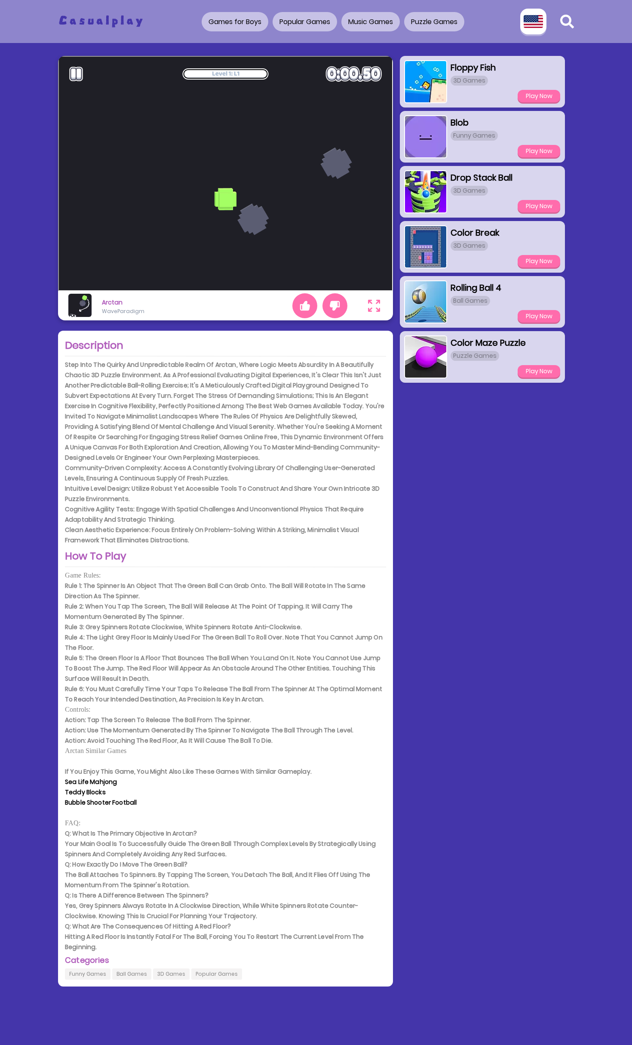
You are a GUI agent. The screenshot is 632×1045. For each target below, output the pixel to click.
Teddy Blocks (85, 792)
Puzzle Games (434, 22)
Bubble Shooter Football (101, 802)
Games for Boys (235, 22)
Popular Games (304, 22)
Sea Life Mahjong (91, 782)
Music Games (370, 22)
